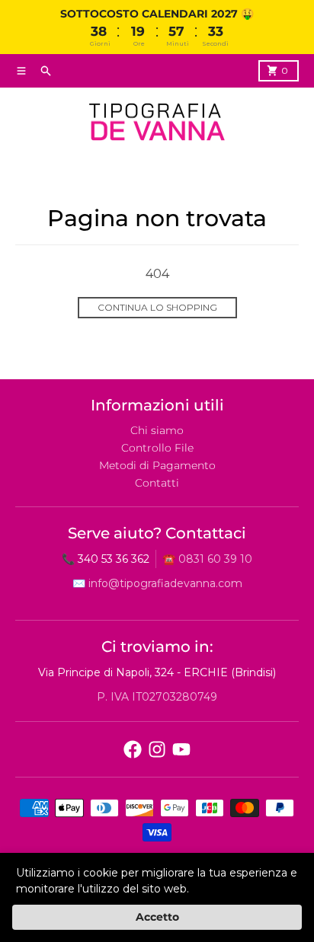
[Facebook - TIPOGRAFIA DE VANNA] (132, 749)
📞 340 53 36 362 (105, 559)
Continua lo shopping (157, 307)
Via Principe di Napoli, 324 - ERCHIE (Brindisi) (157, 672)
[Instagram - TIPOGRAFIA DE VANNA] (157, 749)
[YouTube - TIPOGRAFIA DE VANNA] (181, 749)
